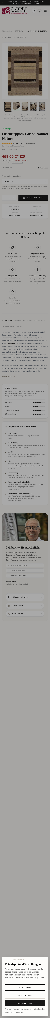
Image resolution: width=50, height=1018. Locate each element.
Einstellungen (26, 995)
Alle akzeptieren (25, 1003)
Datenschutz (9, 1012)
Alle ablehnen (25, 987)
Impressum (20, 1012)
